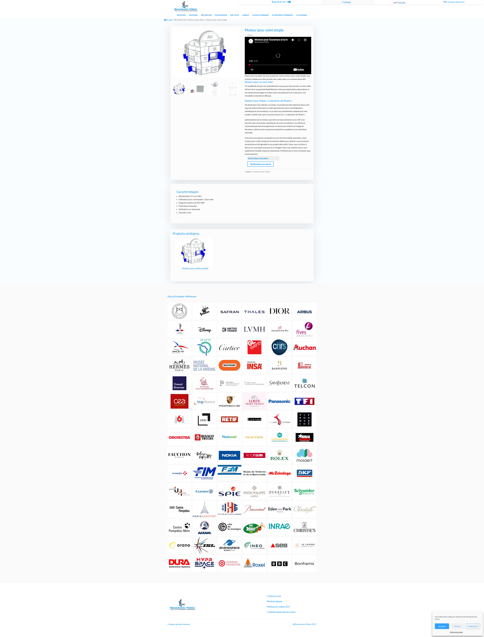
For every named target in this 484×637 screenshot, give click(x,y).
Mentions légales (274, 602)
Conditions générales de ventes (281, 612)
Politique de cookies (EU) (278, 607)
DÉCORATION (180, 20)
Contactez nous (274, 596)
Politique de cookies (456, 632)
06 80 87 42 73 (281, 2)
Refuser (457, 626)
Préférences (473, 626)
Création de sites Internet (179, 624)
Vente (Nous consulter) (258, 158)
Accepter (442, 626)
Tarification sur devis (260, 164)
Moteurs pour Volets (196, 20)
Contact (346, 2)
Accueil (169, 20)
